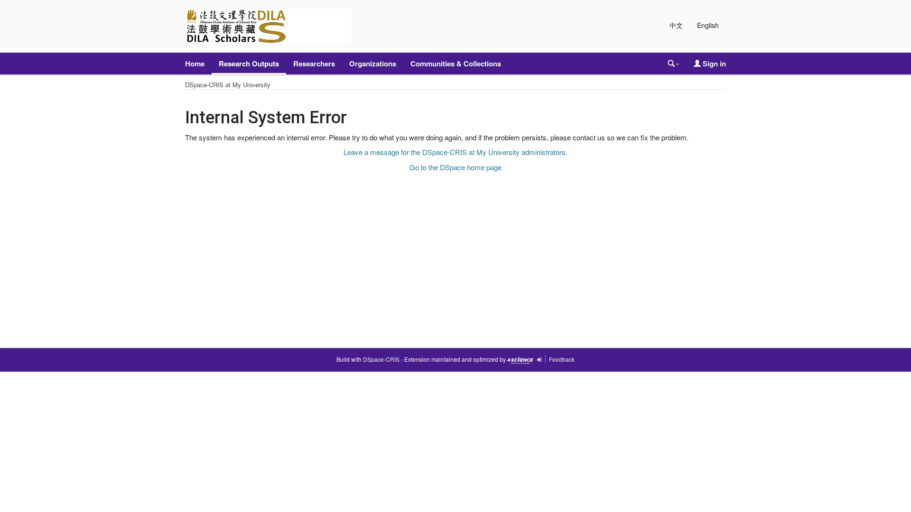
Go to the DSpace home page (455, 167)
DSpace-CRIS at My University (227, 84)
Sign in (713, 63)
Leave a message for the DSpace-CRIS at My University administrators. (455, 152)
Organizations (372, 63)
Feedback (562, 359)
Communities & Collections (455, 63)
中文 (676, 25)
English (708, 25)
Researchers (314, 63)
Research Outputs (249, 63)
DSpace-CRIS (381, 359)
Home (195, 63)
